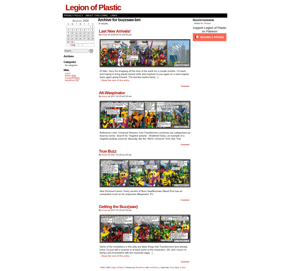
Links (113, 15)
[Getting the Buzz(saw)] (145, 242)
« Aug (72, 45)
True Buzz (107, 151)
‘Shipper (207, 23)
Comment (185, 86)
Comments (72, 78)
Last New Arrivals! (115, 31)
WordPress (140, 267)
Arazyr (104, 35)
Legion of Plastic (93, 7)
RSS (172, 267)
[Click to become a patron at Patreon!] (209, 40)
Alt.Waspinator (112, 93)
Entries (70, 76)
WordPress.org (72, 80)
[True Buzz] (145, 186)
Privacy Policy (73, 15)
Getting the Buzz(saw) (118, 206)
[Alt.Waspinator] (145, 128)
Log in (68, 73)
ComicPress (154, 267)
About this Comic (96, 15)
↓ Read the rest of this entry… (115, 80)
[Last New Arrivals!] (145, 66)
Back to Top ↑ (180, 267)
